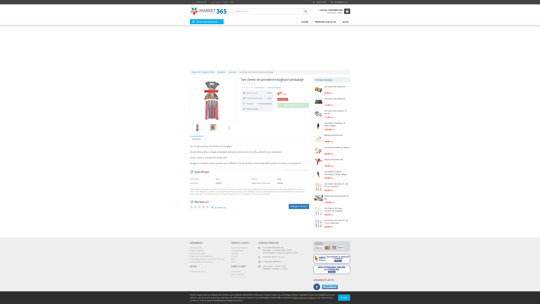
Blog (346, 21)
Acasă (304, 21)
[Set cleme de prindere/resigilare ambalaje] (213, 99)
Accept (344, 297)
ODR (233, 262)
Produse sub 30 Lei (325, 21)
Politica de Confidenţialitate (201, 256)
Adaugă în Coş (294, 105)
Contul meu (321, 2)
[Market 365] (208, 11)
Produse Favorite (238, 277)
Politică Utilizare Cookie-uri (201, 262)
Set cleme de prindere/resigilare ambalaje (272, 79)
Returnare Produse (239, 247)
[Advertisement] (270, 45)
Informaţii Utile (341, 2)
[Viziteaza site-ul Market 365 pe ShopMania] (330, 286)
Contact (234, 256)
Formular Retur (237, 250)
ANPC (233, 259)
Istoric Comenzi (237, 274)
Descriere (196, 139)
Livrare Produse (196, 250)
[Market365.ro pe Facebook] (316, 286)
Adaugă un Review (299, 206)
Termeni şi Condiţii (197, 253)
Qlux (218, 179)
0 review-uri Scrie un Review (268, 87)
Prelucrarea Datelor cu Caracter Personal (207, 259)
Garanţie (234, 253)
